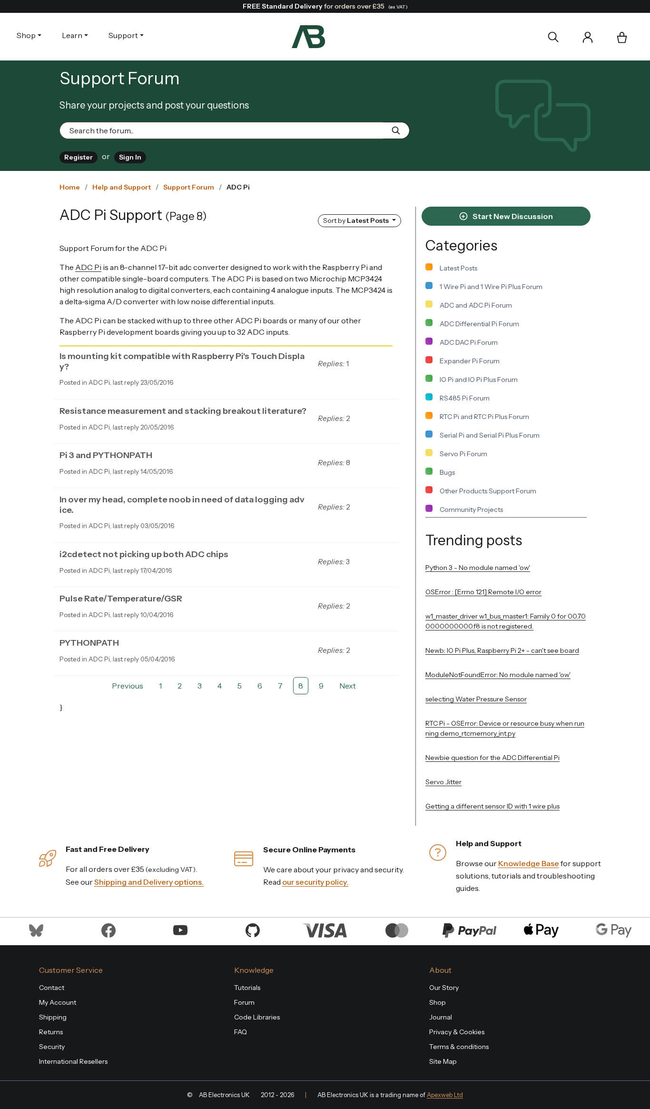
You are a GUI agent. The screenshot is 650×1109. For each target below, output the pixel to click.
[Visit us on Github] (253, 929)
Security (52, 1046)
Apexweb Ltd (445, 1095)
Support (123, 35)
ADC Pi (88, 267)
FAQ (240, 1032)
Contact (51, 987)
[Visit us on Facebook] (108, 929)
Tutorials (247, 987)
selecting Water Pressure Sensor (476, 699)
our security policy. (315, 882)
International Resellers (73, 1061)
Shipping (53, 1017)
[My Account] (587, 36)
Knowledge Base (528, 863)
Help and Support (121, 187)
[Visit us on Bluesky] (36, 929)
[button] (622, 38)
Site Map (443, 1061)
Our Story (444, 987)
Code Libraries (257, 1017)
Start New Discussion (512, 216)
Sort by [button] (356, 220)
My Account (57, 1002)
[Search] (553, 37)
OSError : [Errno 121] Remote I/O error (483, 592)
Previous (127, 685)
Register (78, 157)
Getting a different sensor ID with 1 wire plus (492, 806)
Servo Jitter (443, 782)
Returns (51, 1032)
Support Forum (188, 187)
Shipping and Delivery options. (149, 882)
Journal (440, 1017)
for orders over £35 (325, 6)
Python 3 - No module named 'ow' (477, 567)
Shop (26, 35)
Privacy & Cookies (456, 1032)
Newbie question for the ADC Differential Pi (492, 757)
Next (347, 685)
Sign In (130, 157)
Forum (244, 1002)
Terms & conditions (459, 1046)
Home (69, 187)
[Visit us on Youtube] (180, 929)
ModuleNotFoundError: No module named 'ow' (498, 674)
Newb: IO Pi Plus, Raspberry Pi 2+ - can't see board (502, 650)
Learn (72, 35)
